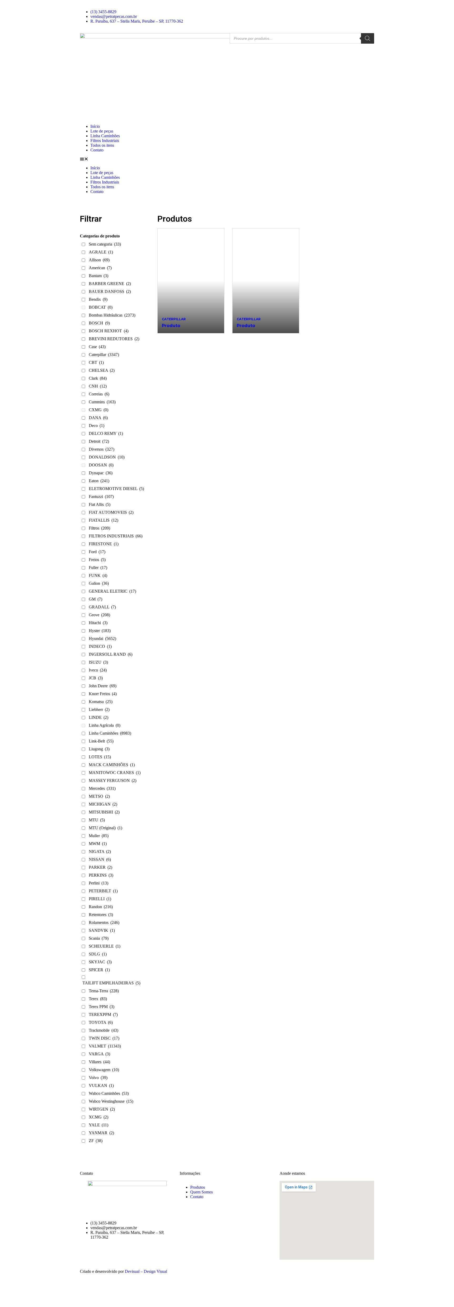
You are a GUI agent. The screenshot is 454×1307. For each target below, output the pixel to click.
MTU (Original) (105, 828)
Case (97, 346)
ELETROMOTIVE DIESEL (116, 488)
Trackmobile (103, 1030)
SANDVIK (102, 930)
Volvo (98, 1077)
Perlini (98, 883)
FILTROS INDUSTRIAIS (115, 536)
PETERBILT (103, 891)
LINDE (98, 717)
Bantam (98, 275)
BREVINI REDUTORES (114, 339)
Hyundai (102, 638)
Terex (98, 998)
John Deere (102, 686)
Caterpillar (104, 354)
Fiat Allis (99, 504)
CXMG (98, 410)
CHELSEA (102, 370)
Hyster (100, 630)
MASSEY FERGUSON (112, 780)
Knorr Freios (103, 693)
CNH (98, 386)
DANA (98, 417)
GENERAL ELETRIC (112, 591)
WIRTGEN (102, 1109)
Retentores (101, 914)
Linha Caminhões (105, 136)
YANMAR (101, 1133)
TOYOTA (101, 1022)
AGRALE (101, 252)
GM (95, 599)
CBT (96, 362)
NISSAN (100, 859)
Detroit (99, 441)
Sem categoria (105, 244)
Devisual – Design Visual (146, 1271)
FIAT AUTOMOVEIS (111, 512)
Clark (98, 378)
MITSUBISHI (104, 812)
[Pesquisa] (367, 38)
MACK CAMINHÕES (112, 764)
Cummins (102, 402)
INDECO (100, 646)
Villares (99, 1062)
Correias (99, 394)
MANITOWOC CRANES (115, 772)
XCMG (98, 1117)
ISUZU (98, 662)
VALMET (105, 1046)
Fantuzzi (101, 496)
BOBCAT (100, 307)
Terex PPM (101, 1006)
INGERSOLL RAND (110, 654)
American (100, 268)
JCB (96, 678)
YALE (98, 1125)
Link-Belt (101, 741)
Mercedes (102, 788)
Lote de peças (101, 131)
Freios (97, 559)
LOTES (100, 757)
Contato (97, 150)
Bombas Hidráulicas (112, 315)
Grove (99, 615)
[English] (232, 7)
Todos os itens (102, 145)
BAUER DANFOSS (110, 291)
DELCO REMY (106, 433)
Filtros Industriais (104, 140)
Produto (171, 325)
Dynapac (100, 473)
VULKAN (101, 1085)
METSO (99, 796)
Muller (99, 835)
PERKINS (101, 875)
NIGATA (100, 851)
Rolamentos (104, 922)
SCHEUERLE (104, 946)
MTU (97, 820)
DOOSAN (101, 465)
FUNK (98, 575)
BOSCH (99, 323)
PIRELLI (100, 899)
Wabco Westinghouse (111, 1101)
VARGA (99, 1054)
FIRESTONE (103, 544)
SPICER (99, 970)
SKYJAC (100, 962)
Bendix (98, 299)
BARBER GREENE (110, 283)
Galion (99, 583)
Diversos (101, 449)
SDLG (98, 954)
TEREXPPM (103, 1014)
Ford (97, 552)
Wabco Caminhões (109, 1093)
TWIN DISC (104, 1038)
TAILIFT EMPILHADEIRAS (111, 983)
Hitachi (98, 623)
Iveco (98, 670)
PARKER (100, 867)
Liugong (99, 749)
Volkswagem (104, 1069)
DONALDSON (107, 457)
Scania (99, 938)
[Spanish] (241, 7)
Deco (96, 425)
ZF (95, 1140)
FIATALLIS (103, 520)
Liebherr (99, 709)
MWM (98, 843)
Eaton (99, 481)
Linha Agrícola (104, 725)
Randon (101, 906)
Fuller (98, 567)
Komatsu (100, 701)
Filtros (99, 528)
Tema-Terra (104, 991)
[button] (227, 159)
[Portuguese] (236, 7)
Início (95, 126)
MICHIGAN (103, 804)
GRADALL (102, 607)
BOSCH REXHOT (108, 331)
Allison (99, 260)
